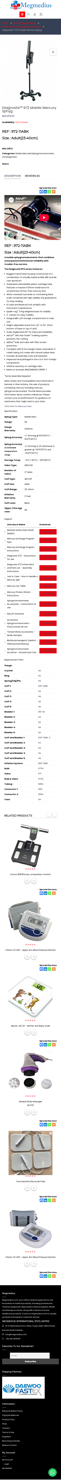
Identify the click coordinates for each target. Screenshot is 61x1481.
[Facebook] (41, 191)
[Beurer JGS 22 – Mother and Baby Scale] (30, 997)
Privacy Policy (8, 1419)
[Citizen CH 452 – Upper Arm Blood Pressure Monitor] (30, 921)
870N (40, 768)
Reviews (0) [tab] (32, 176)
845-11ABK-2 (44, 737)
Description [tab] (12, 176)
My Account (7, 1459)
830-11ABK (43, 686)
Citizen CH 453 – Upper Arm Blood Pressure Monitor (30, 1257)
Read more (27, 880)
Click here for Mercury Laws (17, 406)
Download (48, 531)
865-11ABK (43, 763)
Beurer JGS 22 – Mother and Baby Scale (30, 1025)
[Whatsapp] (49, 191)
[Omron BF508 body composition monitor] (30, 846)
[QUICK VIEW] (33, 880)
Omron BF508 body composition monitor (30, 874)
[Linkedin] (45, 191)
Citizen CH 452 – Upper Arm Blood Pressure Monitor (30, 950)
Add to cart (27, 1112)
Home (5, 23)
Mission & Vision (9, 1445)
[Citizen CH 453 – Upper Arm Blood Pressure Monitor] (30, 1229)
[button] (53, 52)
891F (40, 789)
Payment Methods (10, 1415)
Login (6, 1464)
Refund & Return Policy (12, 1411)
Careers (6, 1428)
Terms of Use (8, 1432)
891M (40, 794)
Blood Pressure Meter (25, 23)
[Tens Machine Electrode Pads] (30, 1153)
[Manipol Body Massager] (30, 1073)
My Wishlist (7, 1468)
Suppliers (6, 1436)
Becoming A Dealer (11, 1441)
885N (40, 784)
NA (39, 670)
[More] (53, 191)
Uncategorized (9, 156)
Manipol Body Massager (30, 1101)
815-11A (41, 711)
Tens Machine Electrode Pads (30, 1181)
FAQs (4, 1423)
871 (39, 773)
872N (40, 778)
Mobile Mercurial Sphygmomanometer (21, 26)
